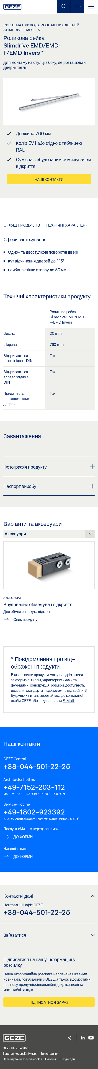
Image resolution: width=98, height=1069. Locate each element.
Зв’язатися (14, 935)
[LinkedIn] (83, 1038)
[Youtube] (91, 1038)
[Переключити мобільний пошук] (64, 6)
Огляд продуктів (21, 224)
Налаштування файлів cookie (22, 1059)
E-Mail (69, 700)
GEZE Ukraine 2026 (16, 1048)
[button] (69, 1038)
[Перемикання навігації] (91, 6)
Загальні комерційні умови (20, 1053)
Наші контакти (49, 179)
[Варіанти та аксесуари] (49, 535)
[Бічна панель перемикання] (77, 6)
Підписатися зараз (49, 1002)
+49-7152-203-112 (34, 787)
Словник (50, 1059)
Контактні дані (18, 896)
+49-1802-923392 (34, 812)
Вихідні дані (67, 1059)
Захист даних (49, 1053)
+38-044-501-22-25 (36, 766)
